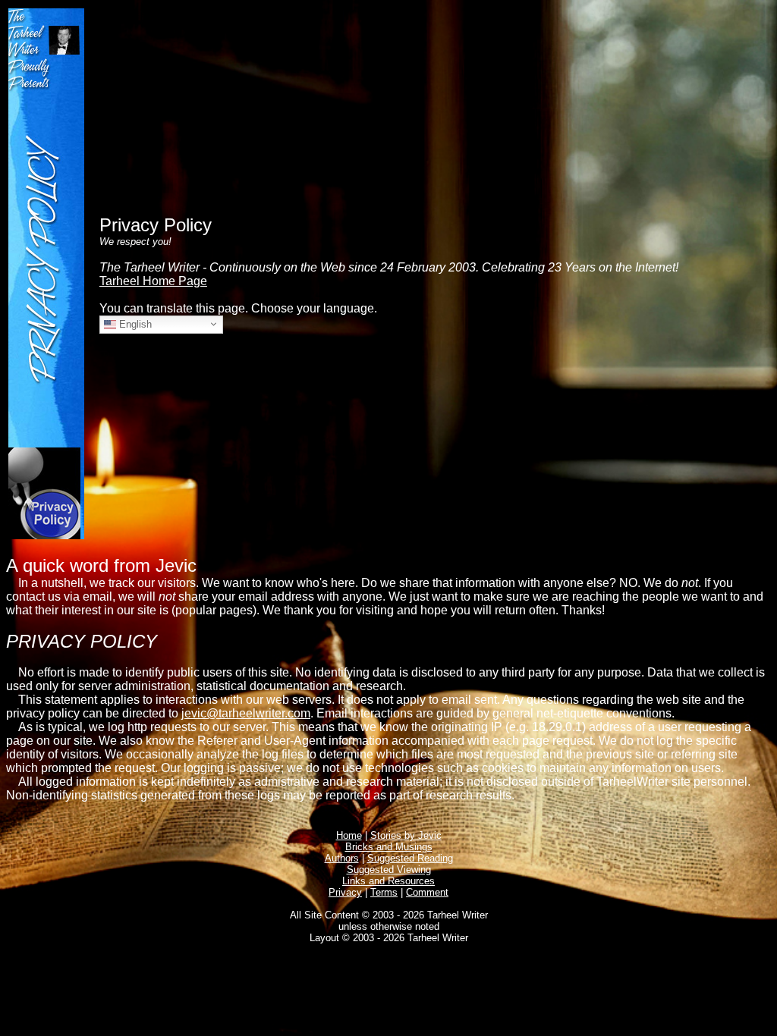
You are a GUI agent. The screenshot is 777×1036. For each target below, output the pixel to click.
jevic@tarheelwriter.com (245, 713)
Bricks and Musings (389, 846)
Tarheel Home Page (153, 281)
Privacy (345, 892)
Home (349, 835)
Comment (427, 892)
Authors (342, 858)
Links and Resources (388, 881)
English (134, 323)
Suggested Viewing (389, 869)
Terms (384, 892)
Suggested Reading (410, 858)
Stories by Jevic (406, 835)
